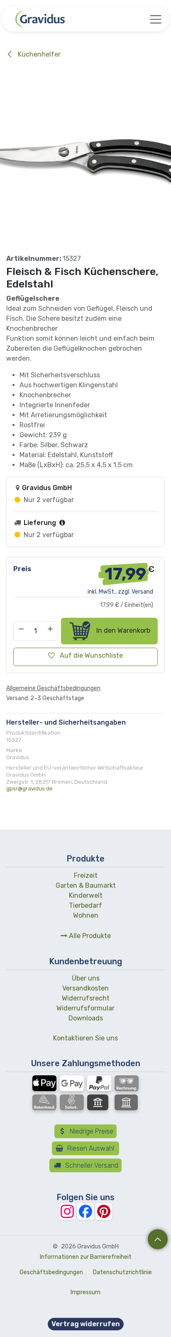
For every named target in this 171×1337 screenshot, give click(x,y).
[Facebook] (85, 1211)
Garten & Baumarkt (86, 885)
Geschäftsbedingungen (51, 1272)
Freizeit (86, 875)
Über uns (86, 978)
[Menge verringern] (21, 631)
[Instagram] (67, 1211)
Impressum (85, 1292)
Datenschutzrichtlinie (122, 1272)
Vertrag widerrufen (85, 1324)
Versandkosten (85, 988)
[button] (158, 1239)
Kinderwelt (86, 895)
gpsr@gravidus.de (29, 788)
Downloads (85, 1018)
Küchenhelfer (38, 54)
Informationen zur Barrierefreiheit (86, 1256)
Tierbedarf (85, 905)
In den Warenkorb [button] (122, 630)
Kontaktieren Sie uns (85, 1038)
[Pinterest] (104, 1211)
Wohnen (85, 915)
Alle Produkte (89, 936)
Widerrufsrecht (86, 998)
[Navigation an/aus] (156, 19)
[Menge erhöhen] (51, 631)
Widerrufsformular (85, 1008)
